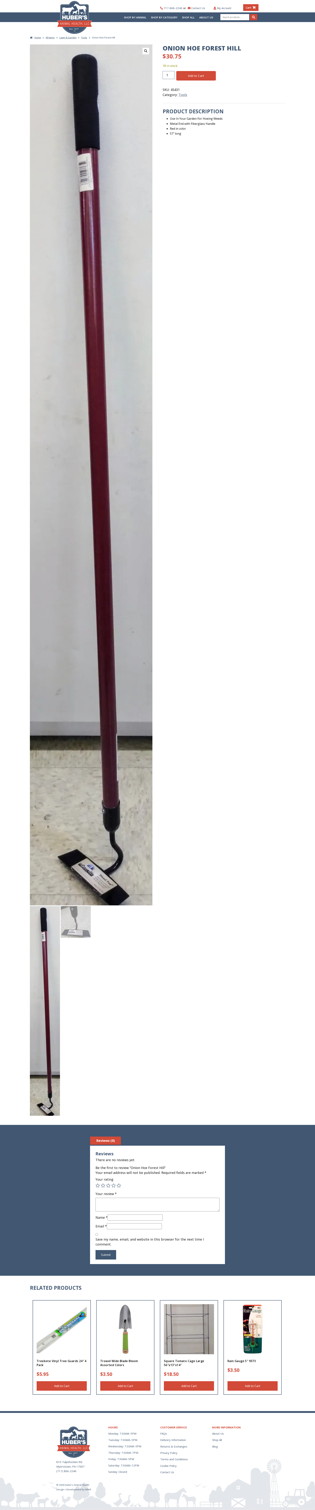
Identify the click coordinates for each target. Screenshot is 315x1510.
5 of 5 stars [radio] (119, 1185)
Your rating (104, 1179)
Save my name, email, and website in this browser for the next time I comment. (150, 1241)
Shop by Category (164, 17)
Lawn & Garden (68, 37)
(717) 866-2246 (66, 1471)
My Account (224, 8)
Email (101, 1226)
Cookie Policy (168, 1466)
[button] (146, 51)
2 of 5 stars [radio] (103, 1185)
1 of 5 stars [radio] (98, 1185)
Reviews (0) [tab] (105, 1140)
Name (102, 1217)
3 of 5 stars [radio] (108, 1185)
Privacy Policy (168, 1453)
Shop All (188, 17)
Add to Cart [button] (61, 1386)
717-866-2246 (173, 8)
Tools (84, 37)
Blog (215, 1446)
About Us (206, 17)
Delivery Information (173, 1440)
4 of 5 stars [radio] (113, 1185)
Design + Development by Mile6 (73, 1489)
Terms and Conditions (174, 1459)
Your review (106, 1194)
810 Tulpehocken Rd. (69, 1462)
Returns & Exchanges (173, 1446)
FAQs (163, 1433)
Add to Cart (196, 76)
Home (37, 37)
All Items (50, 37)
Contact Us (198, 8)
